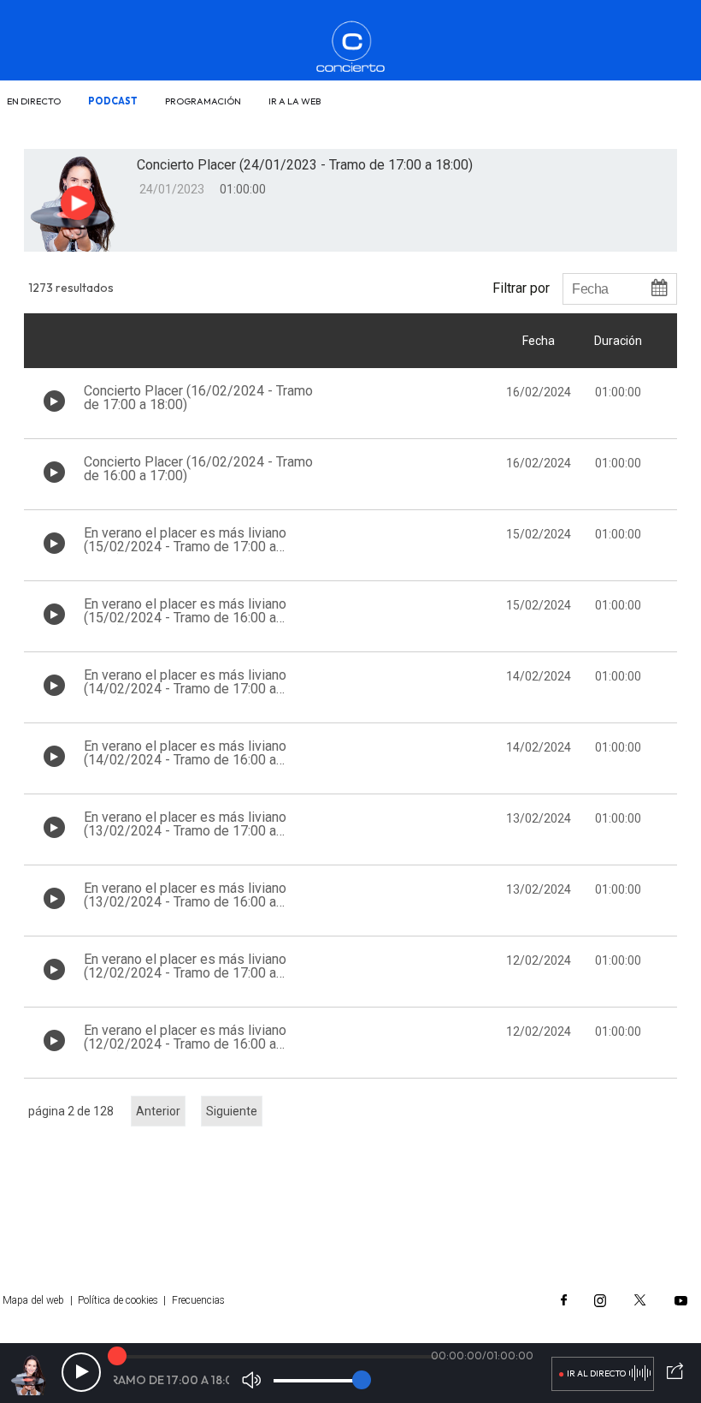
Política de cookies (118, 1300)
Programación (203, 101)
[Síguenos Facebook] (564, 1300)
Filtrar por (521, 287)
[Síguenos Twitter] (640, 1300)
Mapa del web (33, 1300)
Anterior (158, 1111)
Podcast (113, 101)
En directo (34, 101)
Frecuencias (198, 1300)
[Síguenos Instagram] (600, 1300)
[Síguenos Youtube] (680, 1300)
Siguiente (231, 1111)
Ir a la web (294, 101)
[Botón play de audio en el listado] (54, 401)
